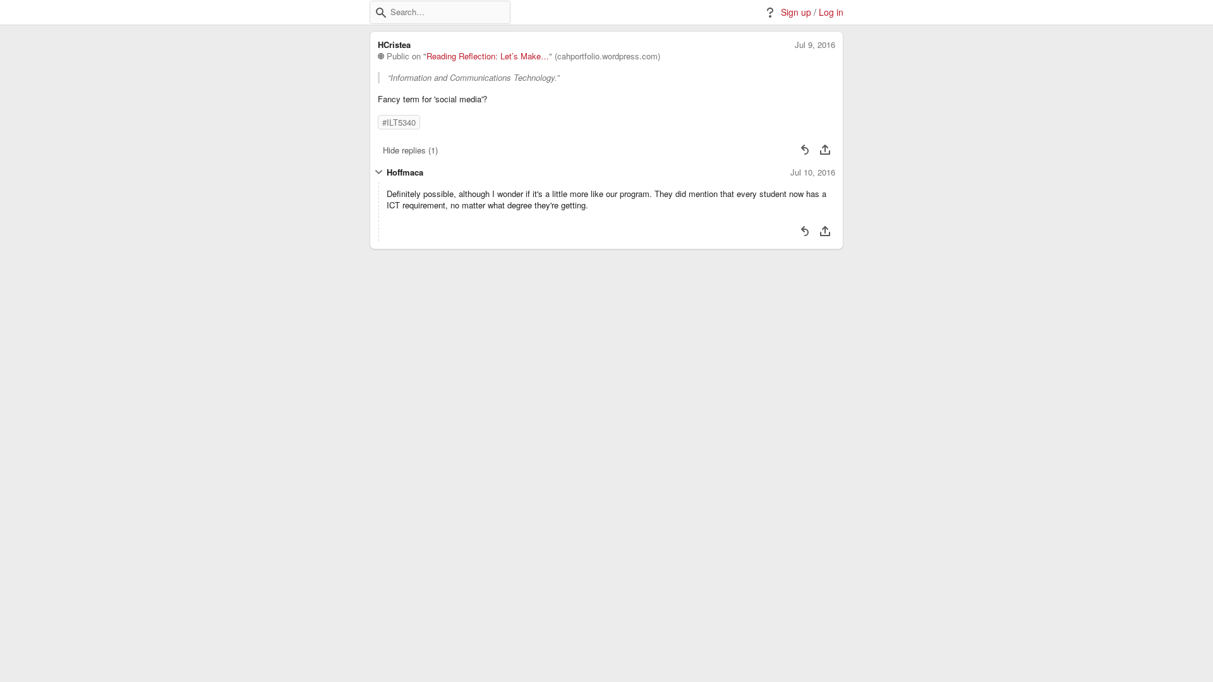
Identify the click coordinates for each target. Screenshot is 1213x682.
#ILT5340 (399, 122)
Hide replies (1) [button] (410, 150)
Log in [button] (831, 12)
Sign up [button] (796, 12)
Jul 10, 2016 (812, 172)
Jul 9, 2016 (815, 45)
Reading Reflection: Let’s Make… (487, 56)
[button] (381, 12)
